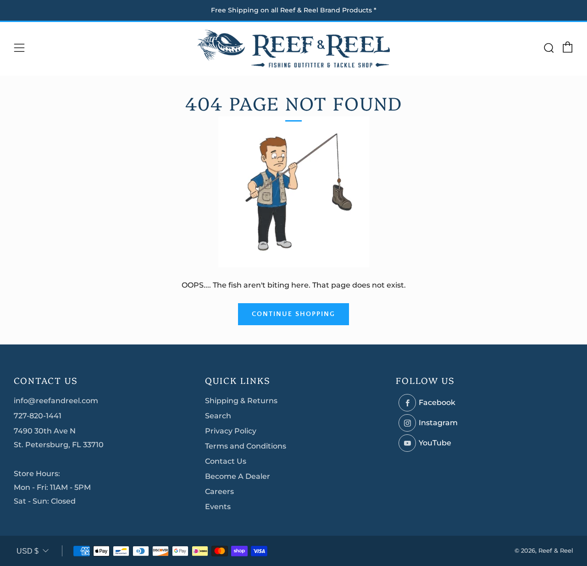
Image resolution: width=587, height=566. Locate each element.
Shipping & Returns (241, 400)
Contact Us (225, 461)
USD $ (28, 551)
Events (218, 506)
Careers (219, 491)
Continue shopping (293, 314)
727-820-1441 (37, 415)
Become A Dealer (237, 476)
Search (218, 415)
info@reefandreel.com (56, 400)
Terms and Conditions (245, 446)
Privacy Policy (230, 431)
